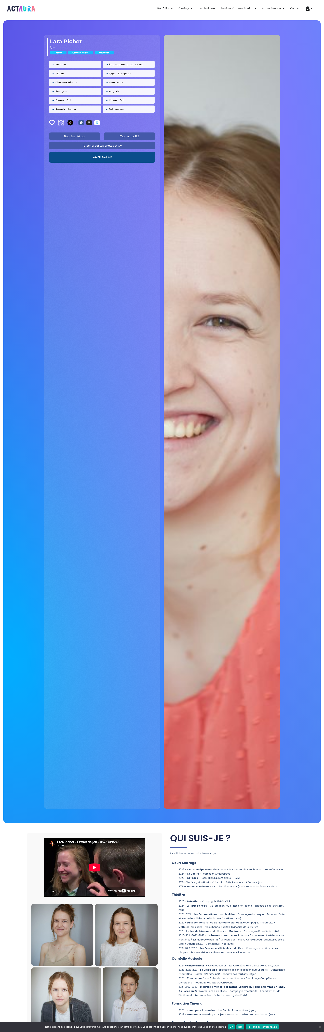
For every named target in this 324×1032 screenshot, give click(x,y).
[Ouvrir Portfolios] (172, 8)
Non (240, 1026)
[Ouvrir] (311, 8)
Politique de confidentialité (262, 1026)
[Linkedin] (97, 122)
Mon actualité (129, 136)
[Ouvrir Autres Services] (283, 8)
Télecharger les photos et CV (102, 145)
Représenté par (75, 136)
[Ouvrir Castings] (192, 8)
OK (231, 1026)
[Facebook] (81, 122)
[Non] (319, 1027)
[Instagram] (89, 122)
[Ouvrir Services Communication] (255, 8)
